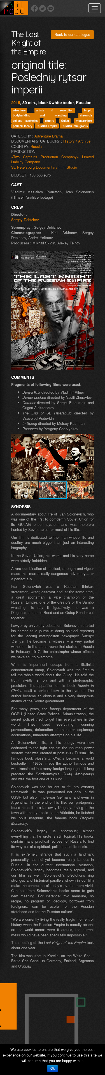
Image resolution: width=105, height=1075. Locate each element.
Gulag (65, 121)
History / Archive (76, 141)
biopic (88, 110)
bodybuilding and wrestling (40, 115)
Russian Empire (47, 126)
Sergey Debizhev (25, 219)
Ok (52, 1069)
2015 (15, 102)
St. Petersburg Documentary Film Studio (44, 167)
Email (50, 8)
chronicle (86, 115)
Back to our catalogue (72, 34)
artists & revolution (54, 110)
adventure (19, 110)
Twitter (42, 8)
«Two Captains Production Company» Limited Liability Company (52, 159)
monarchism (84, 121)
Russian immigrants (75, 126)
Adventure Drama (48, 136)
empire (49, 121)
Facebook (34, 8)
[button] (88, 438)
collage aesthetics (25, 121)
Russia (36, 146)
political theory (22, 126)
